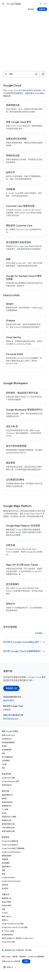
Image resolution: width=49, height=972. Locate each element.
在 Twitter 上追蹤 (8, 931)
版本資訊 (5, 888)
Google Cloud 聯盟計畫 (10, 841)
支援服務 (5, 859)
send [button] (36, 74)
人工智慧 (5, 809)
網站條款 (22, 956)
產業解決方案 (6, 820)
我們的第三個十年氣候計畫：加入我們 (18, 950)
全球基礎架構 (6, 750)
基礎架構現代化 (7, 795)
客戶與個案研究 (7, 757)
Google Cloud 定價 (8, 778)
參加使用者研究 (7, 935)
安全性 (4, 813)
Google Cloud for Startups (11, 881)
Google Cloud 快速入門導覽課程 (13, 848)
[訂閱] (26, 961)
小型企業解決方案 (8, 828)
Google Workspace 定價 (10, 781)
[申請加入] (24, 47)
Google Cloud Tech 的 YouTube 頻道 (14, 927)
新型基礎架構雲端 (8, 742)
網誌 (3, 768)
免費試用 (6, 710)
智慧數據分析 (6, 806)
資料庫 (4, 798)
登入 (45, 4)
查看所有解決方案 (8, 831)
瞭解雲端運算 (6, 856)
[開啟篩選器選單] (43, 74)
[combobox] (21, 74)
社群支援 (28, 93)
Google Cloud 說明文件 (10, 845)
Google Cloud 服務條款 (36, 956)
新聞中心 (5, 920)
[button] (24, 642)
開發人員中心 (6, 916)
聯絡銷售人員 (6, 898)
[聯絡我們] (31, 9)
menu (3, 3)
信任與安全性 (6, 739)
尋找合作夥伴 (8, 700)
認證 (3, 874)
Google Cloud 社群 (8, 942)
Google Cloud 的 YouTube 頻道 (13, 924)
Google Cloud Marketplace (11, 852)
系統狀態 (5, 885)
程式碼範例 (6, 863)
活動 (3, 909)
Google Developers (8, 877)
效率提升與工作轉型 (9, 817)
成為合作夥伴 (6, 905)
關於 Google (6, 956)
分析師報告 (6, 761)
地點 (3, 753)
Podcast (5, 913)
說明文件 (19, 93)
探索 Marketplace (10, 719)
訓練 (3, 870)
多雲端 (4, 746)
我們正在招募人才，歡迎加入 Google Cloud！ (18, 938)
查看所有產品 (6, 785)
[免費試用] (42, 9)
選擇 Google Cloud (8, 735)
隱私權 (15, 956)
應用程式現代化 (7, 802)
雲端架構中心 (6, 866)
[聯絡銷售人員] (11, 688)
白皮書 (4, 764)
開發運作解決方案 (8, 824)
